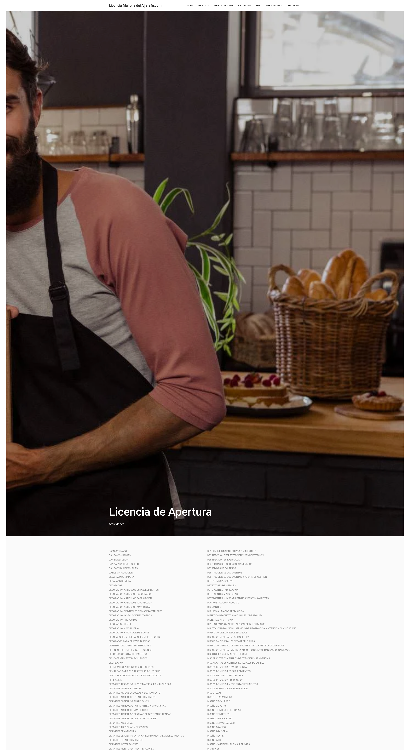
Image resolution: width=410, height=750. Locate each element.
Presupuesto (274, 5)
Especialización (223, 5)
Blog (259, 5)
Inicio (189, 5)
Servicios (203, 5)
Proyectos (244, 5)
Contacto (293, 5)
